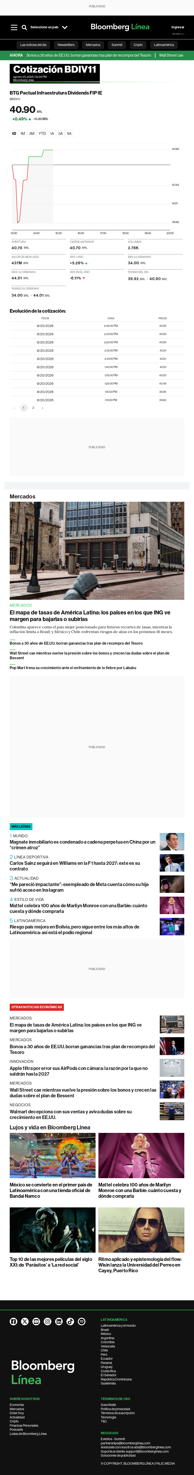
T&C (104, 1421)
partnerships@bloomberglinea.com (125, 1443)
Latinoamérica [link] (164, 45)
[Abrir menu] (14, 27)
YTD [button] (42, 133)
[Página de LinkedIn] (59, 1321)
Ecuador (107, 1358)
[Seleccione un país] (64, 27)
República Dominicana (116, 1379)
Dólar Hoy (17, 1413)
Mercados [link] (93, 45)
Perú (104, 1354)
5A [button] (69, 133)
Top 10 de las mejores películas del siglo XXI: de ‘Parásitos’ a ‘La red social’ (51, 1262)
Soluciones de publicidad (118, 1455)
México (106, 1334)
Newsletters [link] (66, 45)
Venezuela (108, 1346)
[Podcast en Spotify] (81, 1321)
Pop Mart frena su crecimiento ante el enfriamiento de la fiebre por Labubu (73, 668)
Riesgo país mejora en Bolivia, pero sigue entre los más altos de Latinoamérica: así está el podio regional (74, 929)
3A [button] (60, 133)
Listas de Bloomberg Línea (28, 1434)
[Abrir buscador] (24, 27)
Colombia (108, 1342)
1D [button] (14, 133)
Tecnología (108, 1417)
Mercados (22, 496)
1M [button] (22, 133)
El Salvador (109, 1375)
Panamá (106, 1363)
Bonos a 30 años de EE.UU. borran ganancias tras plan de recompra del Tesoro (71, 55)
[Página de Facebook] (13, 1321)
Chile (104, 1350)
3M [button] (31, 133)
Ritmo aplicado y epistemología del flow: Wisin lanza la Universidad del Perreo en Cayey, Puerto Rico (140, 1264)
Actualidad (17, 1417)
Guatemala (108, 1383)
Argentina (107, 1338)
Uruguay (107, 1367)
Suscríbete (108, 1405)
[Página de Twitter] (25, 1321)
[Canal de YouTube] (36, 1321)
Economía (17, 1405)
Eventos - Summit (113, 1439)
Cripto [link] (138, 45)
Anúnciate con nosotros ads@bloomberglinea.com (136, 1447)
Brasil (105, 1330)
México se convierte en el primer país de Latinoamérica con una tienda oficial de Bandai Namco (51, 1190)
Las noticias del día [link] (33, 45)
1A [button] (52, 133)
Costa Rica (108, 1371)
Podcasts (16, 1429)
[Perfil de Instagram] (47, 1321)
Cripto (14, 1421)
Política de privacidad (115, 1409)
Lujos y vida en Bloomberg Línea (50, 1127)
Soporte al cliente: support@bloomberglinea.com (135, 1451)
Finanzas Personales (24, 1425)
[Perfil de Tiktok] (70, 1321)
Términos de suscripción (118, 1413)
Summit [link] (117, 45)
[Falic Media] (178, 34)
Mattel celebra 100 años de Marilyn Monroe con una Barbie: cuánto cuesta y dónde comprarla (139, 1190)
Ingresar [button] (178, 27)
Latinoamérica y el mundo (118, 1325)
